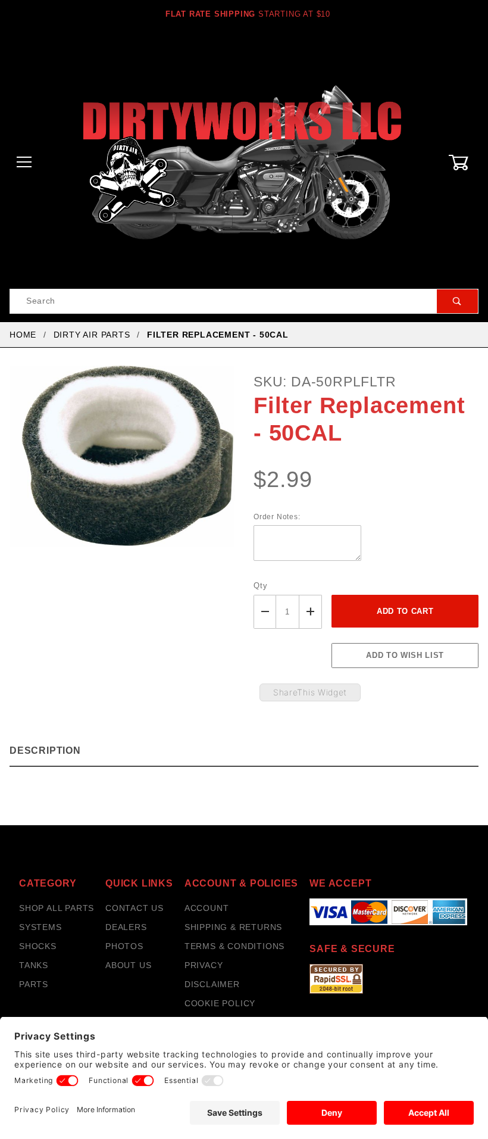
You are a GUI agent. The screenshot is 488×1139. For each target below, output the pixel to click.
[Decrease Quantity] (265, 612)
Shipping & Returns (233, 927)
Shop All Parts (56, 908)
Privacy (203, 965)
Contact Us (134, 908)
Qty (260, 585)
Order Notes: (277, 517)
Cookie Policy (219, 1003)
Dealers (126, 927)
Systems (40, 927)
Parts (33, 984)
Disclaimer (212, 984)
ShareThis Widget (310, 692)
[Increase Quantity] (310, 612)
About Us (128, 965)
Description (45, 750)
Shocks (38, 946)
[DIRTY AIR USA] (244, 162)
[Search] (457, 301)
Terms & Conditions (234, 946)
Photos (124, 946)
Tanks (33, 965)
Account (206, 908)
